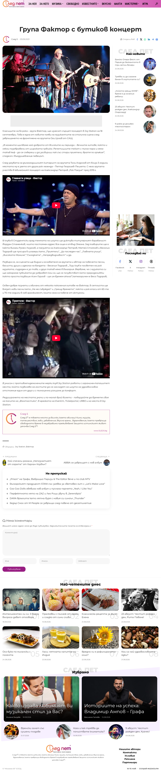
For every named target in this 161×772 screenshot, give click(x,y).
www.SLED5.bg (100, 431)
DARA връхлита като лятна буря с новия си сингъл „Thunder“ (47, 498)
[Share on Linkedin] (149, 39)
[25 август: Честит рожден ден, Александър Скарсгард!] (150, 111)
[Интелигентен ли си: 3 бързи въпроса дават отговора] (21, 600)
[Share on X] (141, 39)
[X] (130, 264)
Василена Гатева (92, 717)
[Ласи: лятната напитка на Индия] (60, 637)
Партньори (129, 762)
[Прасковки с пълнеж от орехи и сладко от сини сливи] (60, 600)
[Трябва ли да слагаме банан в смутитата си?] (150, 80)
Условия (130, 755)
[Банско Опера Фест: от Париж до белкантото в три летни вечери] (150, 64)
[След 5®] (13, 4)
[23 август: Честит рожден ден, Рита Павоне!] (139, 600)
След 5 (14, 39)
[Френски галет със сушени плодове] (11, 731)
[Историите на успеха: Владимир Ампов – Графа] (119, 699)
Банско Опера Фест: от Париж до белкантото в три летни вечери (127, 62)
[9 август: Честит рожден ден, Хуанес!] (116, 731)
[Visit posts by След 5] (6, 39)
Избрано (80, 672)
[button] (156, 4)
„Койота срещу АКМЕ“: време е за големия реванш (126, 94)
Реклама (129, 759)
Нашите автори (129, 749)
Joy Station (20, 447)
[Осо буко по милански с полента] (21, 637)
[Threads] (151, 264)
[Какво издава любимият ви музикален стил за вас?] (41, 699)
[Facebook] (120, 264)
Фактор (30, 447)
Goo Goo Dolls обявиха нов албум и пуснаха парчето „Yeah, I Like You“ (51, 488)
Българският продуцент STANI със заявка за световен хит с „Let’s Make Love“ (57, 483)
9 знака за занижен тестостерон (124, 125)
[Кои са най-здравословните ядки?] (139, 637)
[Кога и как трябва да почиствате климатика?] (63, 731)
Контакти (130, 752)
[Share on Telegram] (153, 39)
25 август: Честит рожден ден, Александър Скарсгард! (127, 109)
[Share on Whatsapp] (145, 39)
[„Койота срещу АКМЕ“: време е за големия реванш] (150, 95)
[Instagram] (141, 264)
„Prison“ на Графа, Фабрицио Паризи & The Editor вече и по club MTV (50, 479)
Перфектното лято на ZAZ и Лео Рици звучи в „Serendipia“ (46, 493)
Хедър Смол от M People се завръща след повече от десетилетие (50, 503)
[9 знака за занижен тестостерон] (150, 127)
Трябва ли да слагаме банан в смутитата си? (127, 78)
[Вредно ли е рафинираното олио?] (100, 637)
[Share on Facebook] (137, 39)
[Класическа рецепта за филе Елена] (100, 600)
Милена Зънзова (13, 717)
